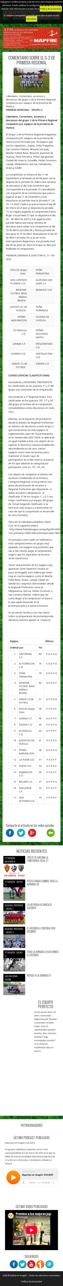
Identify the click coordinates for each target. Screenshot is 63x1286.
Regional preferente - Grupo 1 (14, 906)
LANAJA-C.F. (25, 718)
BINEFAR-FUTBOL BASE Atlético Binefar (27, 687)
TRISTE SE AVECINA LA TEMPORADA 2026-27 (37, 859)
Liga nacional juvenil (11, 977)
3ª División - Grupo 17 (14, 883)
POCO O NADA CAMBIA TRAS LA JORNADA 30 (42, 883)
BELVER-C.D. (26, 781)
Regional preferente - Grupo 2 (14, 930)
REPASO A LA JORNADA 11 (39, 975)
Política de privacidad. (50, 8)
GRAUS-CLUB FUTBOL (26, 701)
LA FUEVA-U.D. (26, 759)
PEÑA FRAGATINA (25, 675)
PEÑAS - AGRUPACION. (27, 751)
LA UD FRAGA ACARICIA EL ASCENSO (39, 906)
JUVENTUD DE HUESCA (26, 742)
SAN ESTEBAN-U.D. (27, 799)
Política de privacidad (31, 1281)
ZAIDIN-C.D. (25, 724)
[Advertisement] (31, 1080)
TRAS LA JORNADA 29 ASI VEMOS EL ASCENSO (43, 953)
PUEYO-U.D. (25, 765)
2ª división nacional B (10, 859)
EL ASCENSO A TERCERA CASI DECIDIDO (41, 930)
